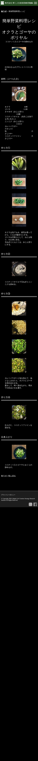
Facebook (35, 504)
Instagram (30, 504)
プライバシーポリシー (8, 495)
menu (31, 3)
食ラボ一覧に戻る (8, 476)
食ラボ (4, 11)
